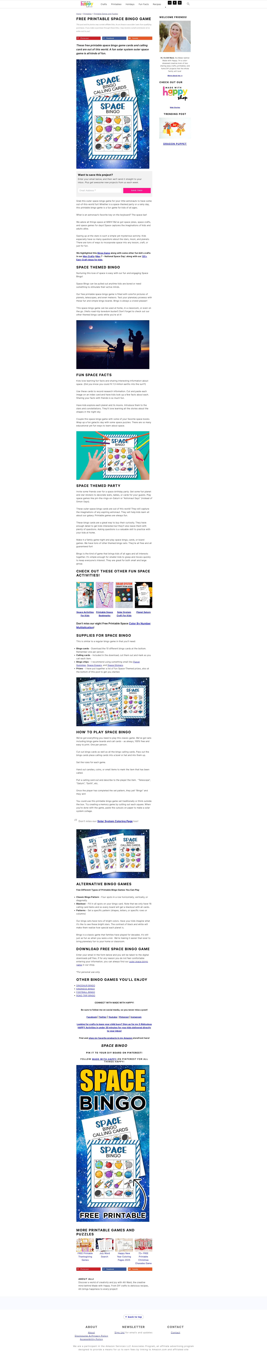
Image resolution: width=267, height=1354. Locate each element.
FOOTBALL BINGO (85, 992)
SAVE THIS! (137, 190)
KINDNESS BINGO (85, 989)
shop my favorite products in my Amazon (111, 1038)
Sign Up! (120, 1332)
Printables (116, 4)
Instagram (136, 1017)
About (91, 1332)
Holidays (130, 4)
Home (78, 14)
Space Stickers (115, 665)
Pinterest (124, 1017)
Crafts (104, 4)
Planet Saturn (143, 612)
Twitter (103, 1017)
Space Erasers (94, 665)
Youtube (112, 1017)
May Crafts (89, 256)
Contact (175, 1332)
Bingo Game (103, 253)
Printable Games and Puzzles (106, 14)
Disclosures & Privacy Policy (91, 1336)
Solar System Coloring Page (115, 821)
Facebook (92, 1017)
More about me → (175, 76)
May (98, 256)
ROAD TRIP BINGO (85, 995)
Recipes (157, 4)
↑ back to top (133, 1317)
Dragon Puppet (175, 143)
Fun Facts (144, 4)
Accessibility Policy (91, 1339)
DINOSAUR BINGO (85, 985)
